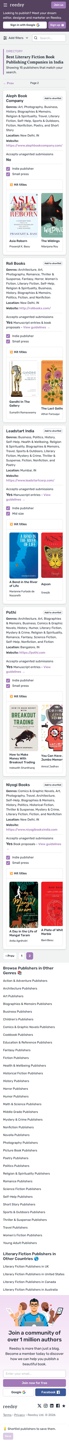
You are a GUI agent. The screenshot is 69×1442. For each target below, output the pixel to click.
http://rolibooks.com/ (35, 308)
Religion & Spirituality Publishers (26, 1173)
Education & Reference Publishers (27, 1042)
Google (16, 1392)
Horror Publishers (15, 1089)
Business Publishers (17, 1011)
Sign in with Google (22, 25)
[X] (39, 1406)
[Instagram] (45, 1406)
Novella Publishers (16, 1135)
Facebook (48, 1392)
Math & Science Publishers (22, 1104)
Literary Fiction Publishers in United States (33, 1274)
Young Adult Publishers (20, 1243)
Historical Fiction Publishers (23, 1073)
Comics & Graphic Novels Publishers (29, 1027)
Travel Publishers (15, 1227)
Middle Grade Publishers (20, 1112)
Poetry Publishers (15, 1158)
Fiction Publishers (16, 1058)
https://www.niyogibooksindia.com (31, 829)
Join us (58, 5)
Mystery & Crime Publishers (23, 1119)
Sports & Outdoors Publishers (24, 1212)
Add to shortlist (52, 98)
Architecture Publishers (20, 988)
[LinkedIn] (51, 1406)
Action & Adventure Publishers (25, 981)
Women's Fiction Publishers (22, 1235)
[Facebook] (58, 1406)
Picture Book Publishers (20, 1150)
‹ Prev (10, 956)
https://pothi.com (32, 652)
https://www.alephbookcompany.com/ (34, 145)
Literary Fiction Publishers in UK (26, 1266)
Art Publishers (13, 996)
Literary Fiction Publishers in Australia (30, 1289)
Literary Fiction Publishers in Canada (29, 1282)
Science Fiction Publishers (22, 1189)
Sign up (55, 25)
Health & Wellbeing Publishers (24, 1065)
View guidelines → (36, 327)
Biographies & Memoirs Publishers (27, 1004)
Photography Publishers (20, 1142)
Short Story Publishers (19, 1204)
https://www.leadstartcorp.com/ (30, 480)
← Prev (8, 83)
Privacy (19, 1415)
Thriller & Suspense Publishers (25, 1220)
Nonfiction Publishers (18, 1127)
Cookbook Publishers (18, 1035)
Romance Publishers (17, 1181)
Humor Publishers (16, 1096)
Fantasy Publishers (16, 1050)
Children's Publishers (18, 1019)
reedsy (17, 5)
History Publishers (16, 1081)
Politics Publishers (16, 1166)
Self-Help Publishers (18, 1196)
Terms (7, 1415)
